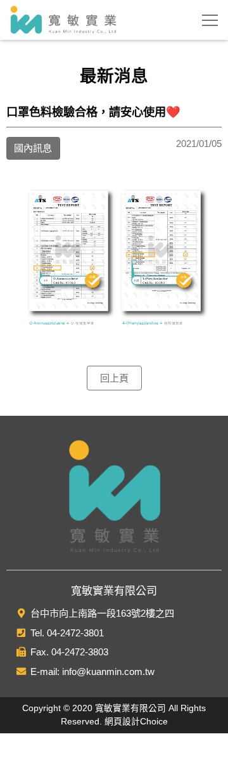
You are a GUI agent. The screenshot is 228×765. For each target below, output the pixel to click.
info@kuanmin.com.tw (108, 671)
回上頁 (114, 378)
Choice (154, 721)
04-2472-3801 (75, 632)
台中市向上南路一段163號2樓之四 (102, 613)
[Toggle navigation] (209, 20)
